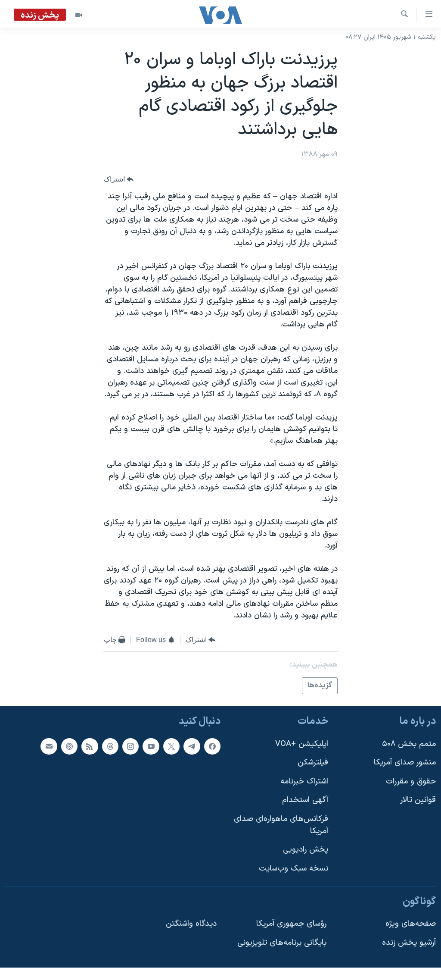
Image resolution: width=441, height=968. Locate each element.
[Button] (119, 179)
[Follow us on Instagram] (130, 746)
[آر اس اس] (89, 746)
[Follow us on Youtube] (151, 746)
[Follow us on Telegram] (191, 746)
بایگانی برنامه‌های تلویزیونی (281, 943)
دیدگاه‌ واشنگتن (191, 924)
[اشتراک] (48, 746)
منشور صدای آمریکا (405, 763)
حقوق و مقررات (411, 781)
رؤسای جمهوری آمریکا (291, 924)
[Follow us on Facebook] (212, 746)
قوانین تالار (418, 800)
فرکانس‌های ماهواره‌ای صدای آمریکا (281, 825)
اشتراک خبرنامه (304, 781)
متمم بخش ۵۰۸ (409, 744)
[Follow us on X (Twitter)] (171, 746)
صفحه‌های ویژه (410, 924)
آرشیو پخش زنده (409, 943)
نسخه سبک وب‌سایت (293, 868)
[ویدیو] (79, 15)
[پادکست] (69, 746)
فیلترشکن (313, 763)
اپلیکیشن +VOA (301, 744)
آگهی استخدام (305, 800)
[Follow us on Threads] (110, 746)
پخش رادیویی (305, 850)
